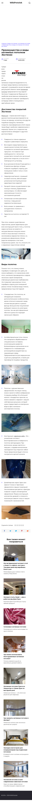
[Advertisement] (16, 24)
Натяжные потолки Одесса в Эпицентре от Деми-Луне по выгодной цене (14, 688)
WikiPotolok (16, 3)
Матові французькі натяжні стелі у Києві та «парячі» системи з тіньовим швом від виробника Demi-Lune (16, 566)
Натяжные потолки (24, 43)
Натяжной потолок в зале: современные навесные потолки (16, 780)
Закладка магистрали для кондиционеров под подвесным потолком (15, 750)
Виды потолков (12, 43)
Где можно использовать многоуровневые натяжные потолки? (14, 656)
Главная (3, 43)
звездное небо (19, 436)
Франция (4, 116)
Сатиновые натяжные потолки (15, 627)
